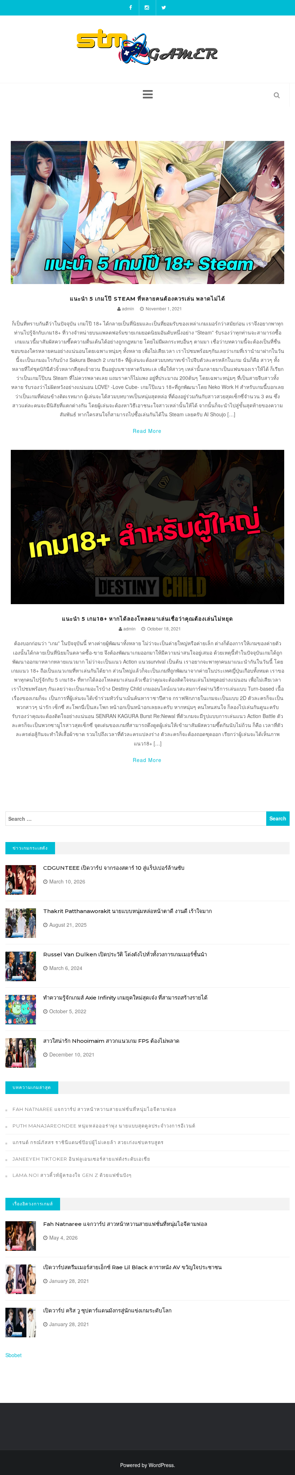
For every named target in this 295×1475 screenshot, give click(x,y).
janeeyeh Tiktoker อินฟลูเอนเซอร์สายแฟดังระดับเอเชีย (81, 1159)
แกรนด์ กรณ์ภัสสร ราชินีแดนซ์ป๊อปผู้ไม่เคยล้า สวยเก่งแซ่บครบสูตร (88, 1142)
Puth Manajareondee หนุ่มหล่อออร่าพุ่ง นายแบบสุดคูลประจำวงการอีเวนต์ (104, 1126)
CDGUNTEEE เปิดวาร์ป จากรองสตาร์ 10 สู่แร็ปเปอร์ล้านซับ (114, 867)
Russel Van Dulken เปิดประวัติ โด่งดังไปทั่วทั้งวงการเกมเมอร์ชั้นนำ (125, 954)
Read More (147, 430)
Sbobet (13, 1355)
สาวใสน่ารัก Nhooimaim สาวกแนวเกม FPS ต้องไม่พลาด (111, 1040)
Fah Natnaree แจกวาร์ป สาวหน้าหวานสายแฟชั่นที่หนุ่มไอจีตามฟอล (94, 1109)
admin (128, 308)
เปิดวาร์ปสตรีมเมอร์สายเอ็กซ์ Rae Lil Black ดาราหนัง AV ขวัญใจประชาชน (132, 1267)
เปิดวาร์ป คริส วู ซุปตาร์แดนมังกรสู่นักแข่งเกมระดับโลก (107, 1310)
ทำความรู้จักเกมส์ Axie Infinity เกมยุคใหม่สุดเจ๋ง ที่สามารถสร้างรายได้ (125, 997)
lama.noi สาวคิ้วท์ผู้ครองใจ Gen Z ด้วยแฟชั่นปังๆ (72, 1175)
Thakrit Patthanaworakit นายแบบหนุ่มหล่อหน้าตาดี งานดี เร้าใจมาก (127, 911)
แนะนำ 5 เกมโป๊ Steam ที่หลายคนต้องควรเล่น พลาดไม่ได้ (147, 298)
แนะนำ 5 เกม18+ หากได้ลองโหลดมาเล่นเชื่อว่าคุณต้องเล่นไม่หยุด (147, 618)
